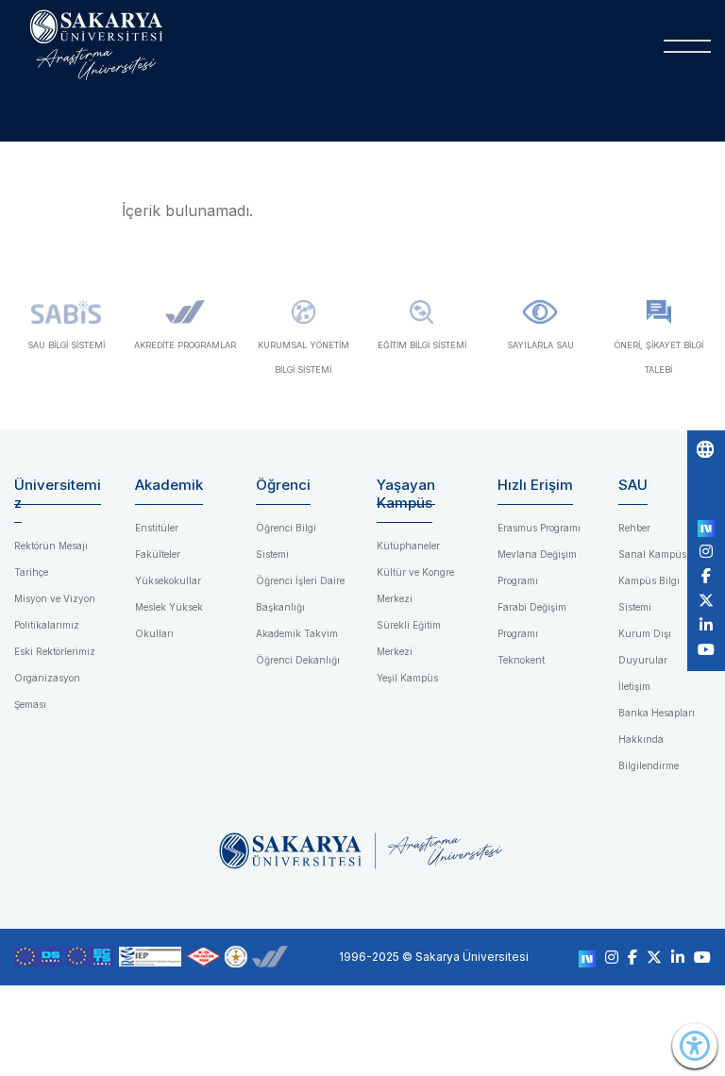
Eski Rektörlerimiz (54, 651)
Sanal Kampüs (652, 554)
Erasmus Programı (539, 527)
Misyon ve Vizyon (54, 598)
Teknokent (521, 659)
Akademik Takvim (297, 633)
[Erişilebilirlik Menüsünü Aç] (694, 1045)
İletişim (634, 686)
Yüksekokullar (168, 580)
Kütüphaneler (408, 545)
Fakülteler (157, 554)
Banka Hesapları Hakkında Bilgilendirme (656, 739)
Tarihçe (31, 572)
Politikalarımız (46, 624)
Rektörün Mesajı (51, 545)
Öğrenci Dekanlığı (298, 659)
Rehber (634, 527)
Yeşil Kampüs (407, 677)
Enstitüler (156, 527)
